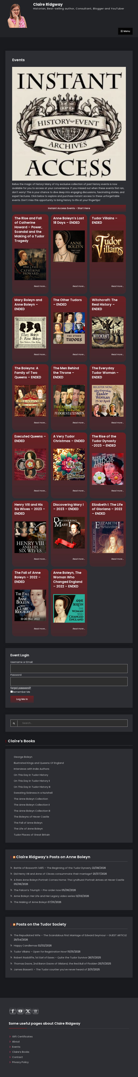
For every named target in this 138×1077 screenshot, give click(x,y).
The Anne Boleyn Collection (31, 799)
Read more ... (40, 286)
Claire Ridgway (48, 4)
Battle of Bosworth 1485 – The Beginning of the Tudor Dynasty (52, 868)
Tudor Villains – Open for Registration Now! (40, 951)
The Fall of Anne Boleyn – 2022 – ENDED (27, 577)
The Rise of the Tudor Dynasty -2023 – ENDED (104, 441)
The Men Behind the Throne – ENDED (66, 373)
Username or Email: (21, 662)
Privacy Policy (20, 1062)
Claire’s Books (20, 1052)
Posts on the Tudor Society (41, 924)
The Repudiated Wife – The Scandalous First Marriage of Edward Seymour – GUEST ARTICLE (70, 935)
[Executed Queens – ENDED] (30, 464)
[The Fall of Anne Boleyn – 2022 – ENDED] (30, 605)
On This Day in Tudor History (31, 775)
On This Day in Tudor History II (32, 781)
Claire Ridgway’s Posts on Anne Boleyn (53, 857)
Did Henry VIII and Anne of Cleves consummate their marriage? (53, 874)
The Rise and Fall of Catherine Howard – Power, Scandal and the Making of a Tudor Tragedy (29, 229)
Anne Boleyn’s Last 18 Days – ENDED (68, 220)
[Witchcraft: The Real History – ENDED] (108, 332)
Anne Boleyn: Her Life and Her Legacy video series (44, 896)
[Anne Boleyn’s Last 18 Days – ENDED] (69, 246)
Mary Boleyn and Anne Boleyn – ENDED (28, 304)
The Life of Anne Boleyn (28, 828)
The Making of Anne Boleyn (30, 902)
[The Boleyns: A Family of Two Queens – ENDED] (30, 400)
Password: (16, 675)
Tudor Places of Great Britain (32, 834)
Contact (17, 1057)
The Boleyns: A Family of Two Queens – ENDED (27, 373)
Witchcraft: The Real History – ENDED (104, 304)
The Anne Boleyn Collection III (32, 811)
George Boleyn (23, 757)
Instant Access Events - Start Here (69, 208)
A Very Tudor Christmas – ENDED (68, 438)
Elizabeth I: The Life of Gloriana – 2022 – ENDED (107, 509)
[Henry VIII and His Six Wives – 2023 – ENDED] (30, 537)
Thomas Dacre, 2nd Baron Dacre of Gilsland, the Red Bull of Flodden (55, 963)
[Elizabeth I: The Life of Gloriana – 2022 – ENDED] (108, 537)
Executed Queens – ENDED (30, 438)
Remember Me (21, 692)
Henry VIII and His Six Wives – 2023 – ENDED (29, 509)
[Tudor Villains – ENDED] (108, 246)
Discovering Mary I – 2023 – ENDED (68, 506)
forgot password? (20, 688)
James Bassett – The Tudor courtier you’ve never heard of (50, 969)
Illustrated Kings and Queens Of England (39, 763)
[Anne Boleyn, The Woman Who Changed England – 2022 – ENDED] (69, 608)
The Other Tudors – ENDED (67, 302)
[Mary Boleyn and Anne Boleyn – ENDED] (30, 332)
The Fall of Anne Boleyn (28, 822)
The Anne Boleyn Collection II (32, 804)
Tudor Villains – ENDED (104, 220)
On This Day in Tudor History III (32, 787)
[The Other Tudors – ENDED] (69, 328)
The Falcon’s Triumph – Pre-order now (37, 890)
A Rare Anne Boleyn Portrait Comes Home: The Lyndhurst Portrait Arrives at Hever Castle (69, 880)
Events (16, 1047)
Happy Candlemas (25, 945)
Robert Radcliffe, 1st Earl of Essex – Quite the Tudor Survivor (51, 957)
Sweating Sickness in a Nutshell (33, 792)
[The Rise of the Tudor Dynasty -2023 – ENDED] (108, 469)
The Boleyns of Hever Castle (31, 816)
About (16, 1041)
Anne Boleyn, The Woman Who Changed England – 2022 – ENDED (67, 579)
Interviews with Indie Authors (31, 769)
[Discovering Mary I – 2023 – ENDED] (69, 532)
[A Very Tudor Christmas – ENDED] (69, 464)
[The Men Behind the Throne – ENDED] (69, 400)
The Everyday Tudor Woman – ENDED (105, 373)
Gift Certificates (22, 1036)
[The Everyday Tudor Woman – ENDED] (108, 400)
